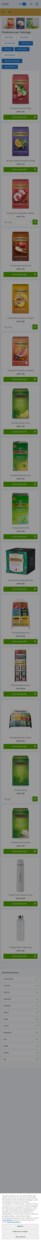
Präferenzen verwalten (20, 1231)
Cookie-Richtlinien (7, 1220)
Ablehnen (20, 1226)
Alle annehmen (21, 1237)
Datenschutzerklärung (13, 1222)
